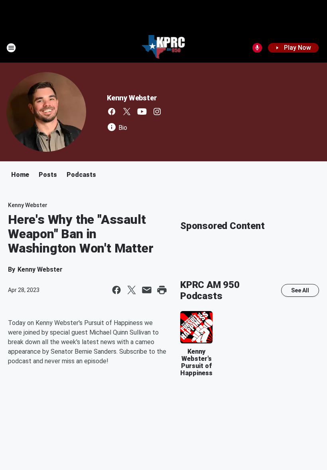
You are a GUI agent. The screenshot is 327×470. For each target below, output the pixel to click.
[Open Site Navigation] (11, 48)
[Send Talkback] (257, 48)
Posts (48, 174)
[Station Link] (163, 48)
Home (20, 174)
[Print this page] (161, 290)
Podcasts (81, 174)
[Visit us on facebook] (111, 111)
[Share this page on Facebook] (116, 290)
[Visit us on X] (127, 111)
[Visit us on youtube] (142, 111)
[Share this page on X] (131, 290)
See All (300, 290)
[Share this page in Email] (146, 290)
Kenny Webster (132, 98)
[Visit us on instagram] (157, 111)
